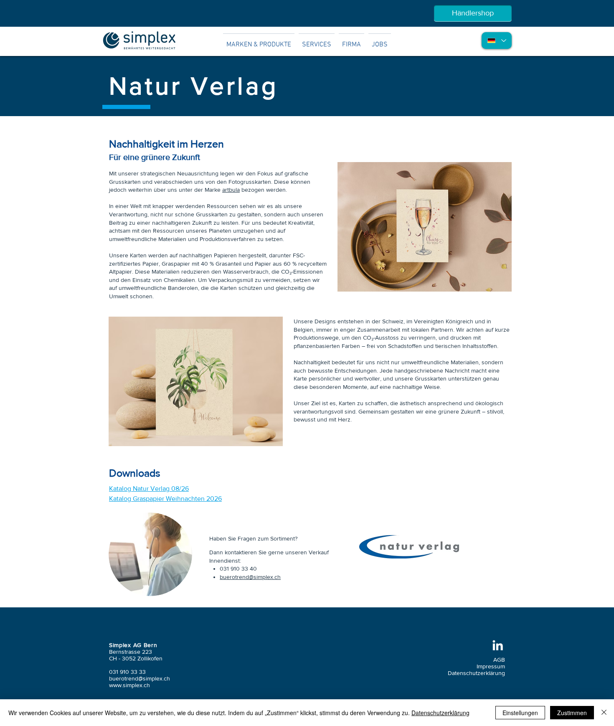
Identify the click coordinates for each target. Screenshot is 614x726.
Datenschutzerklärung (476, 673)
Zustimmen (572, 712)
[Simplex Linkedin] (497, 645)
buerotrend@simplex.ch (250, 577)
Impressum (491, 666)
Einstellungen (520, 712)
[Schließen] (604, 712)
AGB (499, 659)
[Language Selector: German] (497, 40)
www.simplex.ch (129, 685)
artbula (231, 189)
